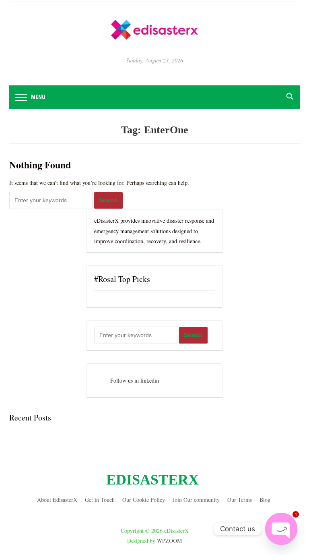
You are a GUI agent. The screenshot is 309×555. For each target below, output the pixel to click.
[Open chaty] (281, 529)
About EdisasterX (57, 499)
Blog (265, 499)
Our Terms (239, 499)
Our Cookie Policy (143, 499)
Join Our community (196, 499)
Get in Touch (100, 499)
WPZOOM (169, 541)
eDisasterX (152, 480)
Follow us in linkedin (134, 380)
